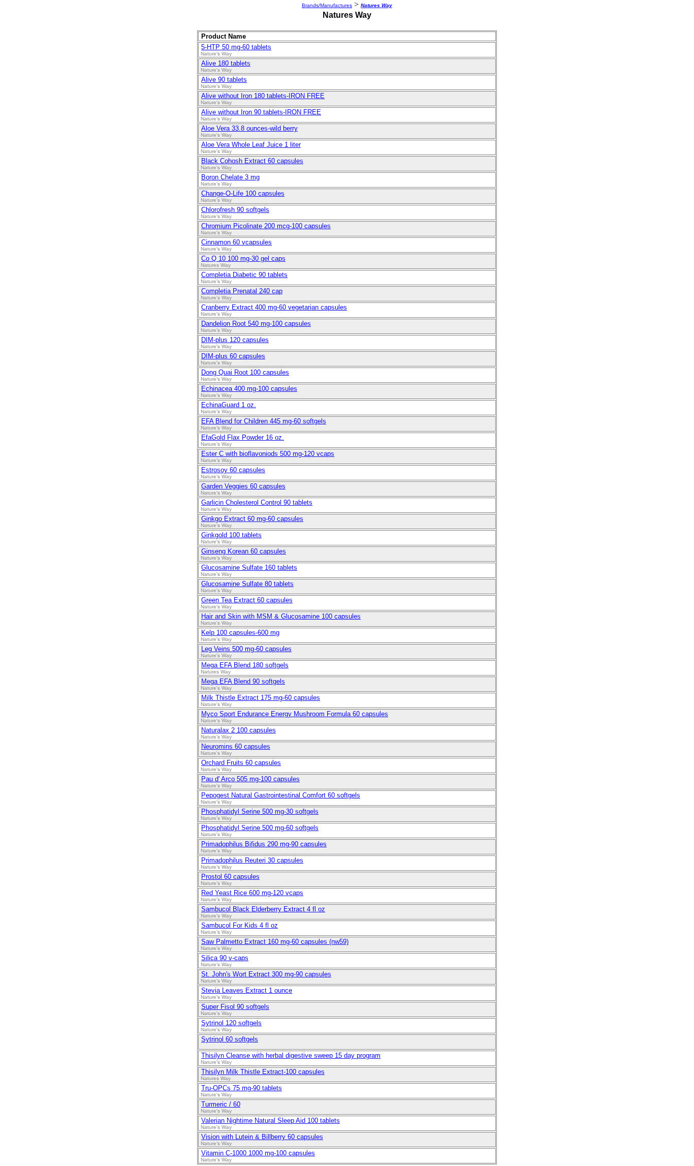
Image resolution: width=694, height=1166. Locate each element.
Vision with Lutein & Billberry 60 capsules (262, 1137)
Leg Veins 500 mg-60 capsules (246, 649)
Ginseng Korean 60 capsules (243, 551)
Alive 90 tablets (224, 79)
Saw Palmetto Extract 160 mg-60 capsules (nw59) (275, 941)
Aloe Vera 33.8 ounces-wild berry (249, 128)
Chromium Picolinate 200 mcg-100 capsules (266, 226)
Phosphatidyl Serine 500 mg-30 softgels (260, 811)
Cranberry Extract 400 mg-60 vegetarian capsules (274, 307)
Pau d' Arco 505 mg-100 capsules (250, 779)
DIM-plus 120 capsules (235, 340)
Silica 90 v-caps (224, 958)
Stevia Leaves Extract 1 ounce (246, 990)
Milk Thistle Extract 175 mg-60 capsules (260, 697)
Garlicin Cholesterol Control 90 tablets (256, 502)
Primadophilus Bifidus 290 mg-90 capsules (264, 844)
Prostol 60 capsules (230, 876)
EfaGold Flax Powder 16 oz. (242, 437)
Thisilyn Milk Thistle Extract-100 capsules (263, 1072)
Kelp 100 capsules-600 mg (240, 632)
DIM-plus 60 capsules (233, 356)
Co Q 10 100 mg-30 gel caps (243, 258)
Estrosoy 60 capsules (233, 470)
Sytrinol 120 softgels (231, 1023)
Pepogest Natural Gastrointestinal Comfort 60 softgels (280, 795)
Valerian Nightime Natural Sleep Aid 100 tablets (270, 1120)
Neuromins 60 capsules (235, 746)
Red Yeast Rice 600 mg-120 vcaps (252, 893)
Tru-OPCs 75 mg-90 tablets (241, 1088)
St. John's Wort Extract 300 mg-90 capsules (266, 974)
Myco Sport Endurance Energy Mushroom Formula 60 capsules (294, 714)
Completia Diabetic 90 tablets (244, 275)
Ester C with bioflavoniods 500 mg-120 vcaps (267, 453)
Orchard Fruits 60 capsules (241, 762)
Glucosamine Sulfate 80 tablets (247, 584)
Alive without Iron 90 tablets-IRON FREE (261, 112)
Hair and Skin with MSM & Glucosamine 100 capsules (281, 616)
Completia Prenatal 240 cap (241, 291)
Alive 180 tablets (225, 63)
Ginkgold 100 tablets (231, 535)
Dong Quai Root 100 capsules (245, 372)
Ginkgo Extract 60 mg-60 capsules (252, 519)
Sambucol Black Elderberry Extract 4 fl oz (263, 909)
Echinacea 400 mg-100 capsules (249, 388)
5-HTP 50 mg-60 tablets (236, 47)
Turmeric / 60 (220, 1104)
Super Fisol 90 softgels (235, 1006)
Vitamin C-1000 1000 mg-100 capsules (258, 1153)
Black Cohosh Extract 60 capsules (252, 161)
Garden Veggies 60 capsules (243, 486)
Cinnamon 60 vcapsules (236, 242)
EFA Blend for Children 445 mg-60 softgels (263, 421)
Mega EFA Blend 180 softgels (245, 665)
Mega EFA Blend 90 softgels (243, 681)
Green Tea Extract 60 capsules (247, 600)
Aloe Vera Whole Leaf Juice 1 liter (251, 144)
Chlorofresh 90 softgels (235, 209)
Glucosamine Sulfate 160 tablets (249, 567)
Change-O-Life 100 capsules (243, 193)
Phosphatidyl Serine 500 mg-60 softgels (260, 828)
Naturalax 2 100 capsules (238, 730)
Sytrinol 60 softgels (229, 1039)
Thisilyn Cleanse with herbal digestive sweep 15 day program (291, 1055)
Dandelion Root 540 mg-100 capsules (256, 323)
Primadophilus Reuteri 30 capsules (252, 860)
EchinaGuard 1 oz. (228, 405)
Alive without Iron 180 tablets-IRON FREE (263, 96)
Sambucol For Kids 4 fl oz (239, 925)
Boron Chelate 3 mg (230, 177)
